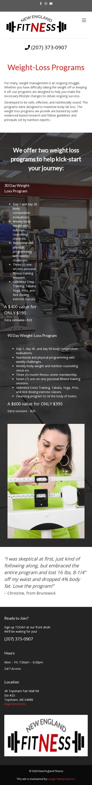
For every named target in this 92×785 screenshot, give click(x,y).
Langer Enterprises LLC (61, 779)
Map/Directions (15, 704)
